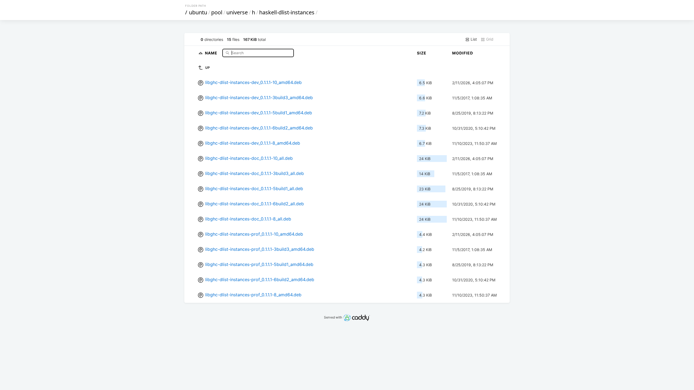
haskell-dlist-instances (286, 12)
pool (216, 12)
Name (212, 52)
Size (421, 53)
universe (237, 12)
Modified (462, 53)
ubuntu (198, 12)
